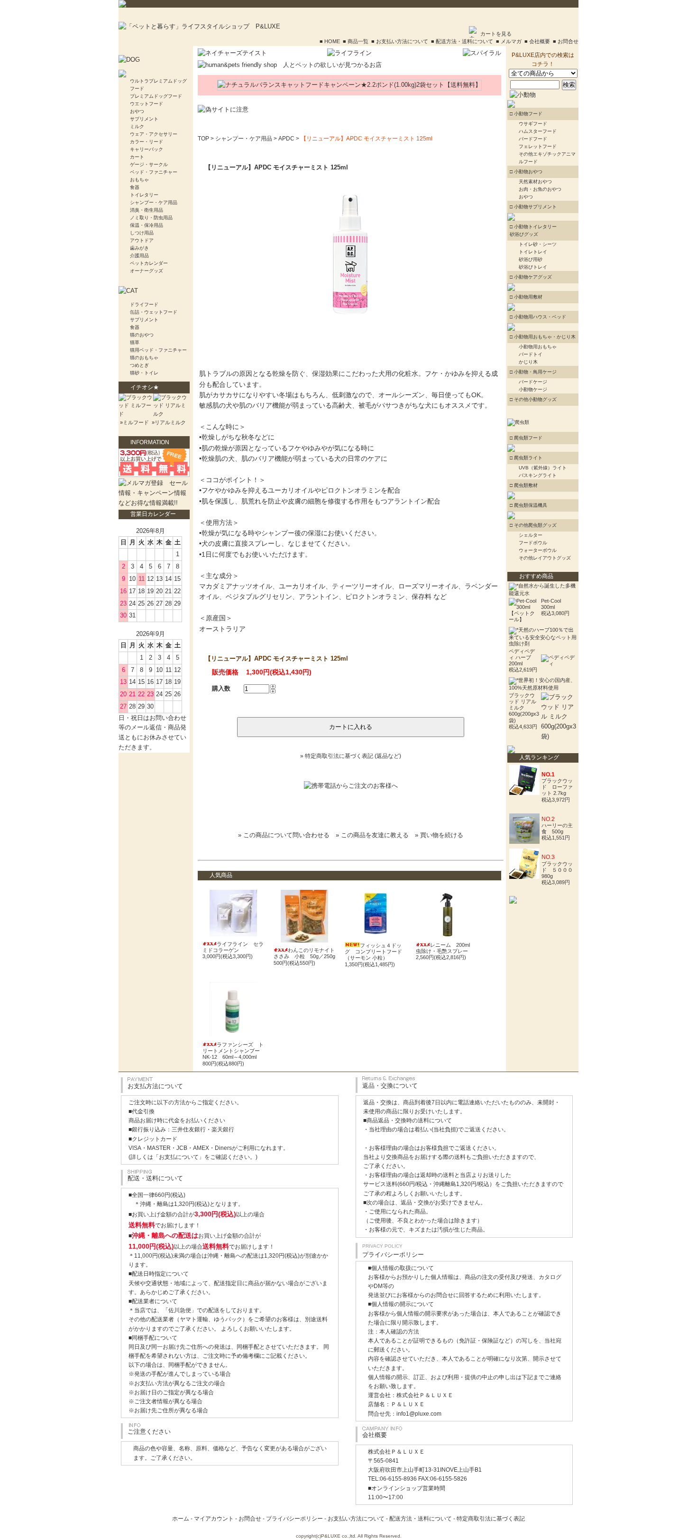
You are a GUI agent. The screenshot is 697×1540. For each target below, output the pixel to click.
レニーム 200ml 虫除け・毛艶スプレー (445, 948)
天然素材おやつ (535, 181)
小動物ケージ (533, 389)
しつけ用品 (142, 232)
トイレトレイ (533, 251)
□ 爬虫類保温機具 (528, 505)
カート (137, 156)
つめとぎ (139, 365)
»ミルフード (134, 422)
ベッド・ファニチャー (153, 172)
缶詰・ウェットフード (153, 312)
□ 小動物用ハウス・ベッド (538, 316)
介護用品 (139, 255)
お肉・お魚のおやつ (540, 189)
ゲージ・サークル (149, 164)
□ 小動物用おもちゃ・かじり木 (543, 336)
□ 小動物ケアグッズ (531, 277)
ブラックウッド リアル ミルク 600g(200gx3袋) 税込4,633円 (524, 710)
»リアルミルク (168, 422)
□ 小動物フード (526, 113)
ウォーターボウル (538, 550)
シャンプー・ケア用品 (153, 202)
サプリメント (144, 118)
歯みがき (139, 248)
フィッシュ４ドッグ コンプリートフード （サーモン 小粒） (373, 952)
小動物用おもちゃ (538, 346)
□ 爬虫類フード (526, 437)
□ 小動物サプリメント (533, 206)
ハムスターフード (538, 131)
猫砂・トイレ (144, 372)
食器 (134, 187)
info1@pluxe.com (418, 1413)
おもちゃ (139, 179)
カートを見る (496, 34)
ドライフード (144, 304)
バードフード (533, 138)
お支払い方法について (356, 1518)
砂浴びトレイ (533, 267)
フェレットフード (538, 146)
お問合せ (249, 1518)
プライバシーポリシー (294, 1518)
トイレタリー (144, 194)
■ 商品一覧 (355, 41)
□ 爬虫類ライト (526, 457)
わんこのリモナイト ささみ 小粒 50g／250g (307, 953)
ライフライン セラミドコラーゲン (233, 947)
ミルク (137, 126)
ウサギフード (533, 123)
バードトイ (530, 354)
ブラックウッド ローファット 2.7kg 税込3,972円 (557, 790)
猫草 (134, 342)
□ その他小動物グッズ (533, 399)
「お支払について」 (178, 1157)
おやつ (137, 111)
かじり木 (528, 361)
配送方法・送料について (420, 1518)
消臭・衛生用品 (146, 210)
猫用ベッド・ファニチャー (158, 350)
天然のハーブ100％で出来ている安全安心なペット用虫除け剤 (543, 636)
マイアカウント (214, 1518)
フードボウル (533, 542)
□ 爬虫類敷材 (524, 485)
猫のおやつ (142, 334)
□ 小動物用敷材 (526, 296)
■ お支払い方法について (399, 41)
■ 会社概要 (537, 41)
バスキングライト (538, 475)
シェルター (530, 535)
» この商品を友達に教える (372, 835)
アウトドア (142, 240)
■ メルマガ (509, 41)
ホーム (180, 1518)
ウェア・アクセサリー (153, 134)
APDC (286, 138)
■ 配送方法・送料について (462, 41)
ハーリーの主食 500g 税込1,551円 (557, 831)
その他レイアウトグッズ (545, 557)
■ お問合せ (565, 41)
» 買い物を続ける (439, 835)
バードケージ (533, 381)
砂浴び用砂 (530, 259)
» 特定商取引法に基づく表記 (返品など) (350, 756)
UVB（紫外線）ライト (543, 467)
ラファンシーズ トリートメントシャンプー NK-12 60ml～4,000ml (233, 1051)
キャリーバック (146, 149)
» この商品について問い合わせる (284, 835)
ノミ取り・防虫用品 (151, 217)
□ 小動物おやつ (526, 171)
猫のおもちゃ (144, 357)
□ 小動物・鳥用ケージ (533, 371)
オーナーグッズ (146, 270)
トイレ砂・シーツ (538, 244)
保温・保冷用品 (146, 225)
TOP (203, 138)
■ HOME (330, 41)
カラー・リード (146, 141)
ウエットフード (146, 103)
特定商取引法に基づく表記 (491, 1518)
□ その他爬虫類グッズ (533, 525)
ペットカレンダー (149, 263)
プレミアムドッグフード (156, 96)
